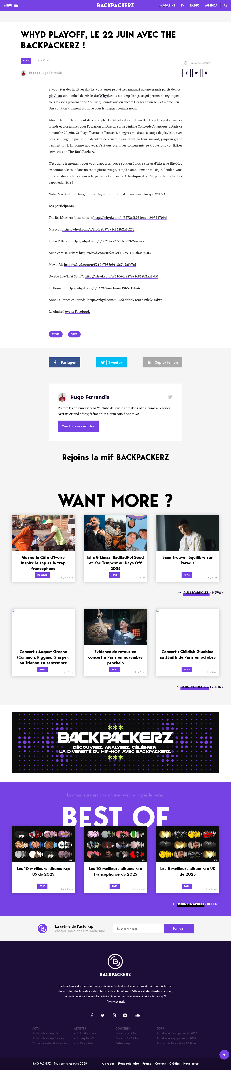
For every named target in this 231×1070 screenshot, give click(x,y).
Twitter (196, 73)
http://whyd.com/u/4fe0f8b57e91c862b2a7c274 (98, 229)
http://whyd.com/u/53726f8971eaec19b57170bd (130, 218)
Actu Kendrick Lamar (85, 1033)
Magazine (167, 5)
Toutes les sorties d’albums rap (50, 1043)
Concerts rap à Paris (127, 1033)
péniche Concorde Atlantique (118, 176)
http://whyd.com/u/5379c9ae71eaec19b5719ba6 (103, 288)
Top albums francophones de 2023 (177, 1033)
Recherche (225, 5)
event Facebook (77, 312)
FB (186, 73)
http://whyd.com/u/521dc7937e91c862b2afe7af (100, 265)
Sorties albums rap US (45, 1033)
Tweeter (115, 362)
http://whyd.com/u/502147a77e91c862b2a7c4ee (107, 241)
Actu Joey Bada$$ (84, 1038)
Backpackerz (115, 5)
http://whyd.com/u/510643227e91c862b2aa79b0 (121, 276)
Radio (195, 5)
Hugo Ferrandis (45, 73)
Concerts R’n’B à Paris (128, 1038)
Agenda (211, 5)
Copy (206, 73)
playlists (55, 96)
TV (182, 5)
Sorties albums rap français (48, 1038)
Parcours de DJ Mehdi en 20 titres (176, 1043)
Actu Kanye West (83, 1043)
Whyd (104, 96)
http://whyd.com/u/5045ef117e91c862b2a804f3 (115, 253)
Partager (68, 362)
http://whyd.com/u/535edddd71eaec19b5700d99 (124, 300)
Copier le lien (166, 362)
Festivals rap (123, 1043)
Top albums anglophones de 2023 (176, 1038)
